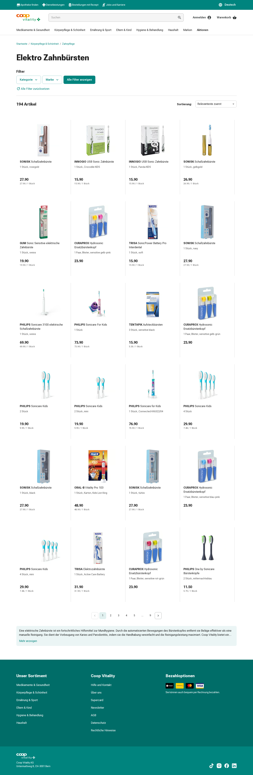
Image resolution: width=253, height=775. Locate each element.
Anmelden (199, 17)
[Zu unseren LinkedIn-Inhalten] (234, 765)
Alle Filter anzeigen (79, 79)
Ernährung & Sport (27, 700)
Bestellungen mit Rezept (85, 4)
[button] (227, 5)
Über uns (96, 692)
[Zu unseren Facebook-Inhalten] (226, 765)
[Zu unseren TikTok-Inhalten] (211, 765)
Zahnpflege (68, 43)
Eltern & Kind (24, 707)
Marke (50, 79)
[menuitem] (33, 30)
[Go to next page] (158, 615)
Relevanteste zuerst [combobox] (209, 104)
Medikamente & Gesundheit (33, 685)
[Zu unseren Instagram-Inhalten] (219, 765)
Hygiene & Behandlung (29, 715)
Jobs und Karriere (115, 4)
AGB (93, 715)
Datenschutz (98, 722)
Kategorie (26, 79)
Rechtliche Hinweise (103, 730)
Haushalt (21, 722)
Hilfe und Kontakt (101, 685)
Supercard (97, 700)
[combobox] (111, 17)
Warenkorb (224, 17)
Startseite (21, 43)
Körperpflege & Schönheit (45, 43)
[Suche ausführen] (179, 17)
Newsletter (97, 707)
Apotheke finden (29, 4)
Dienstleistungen (55, 4)
